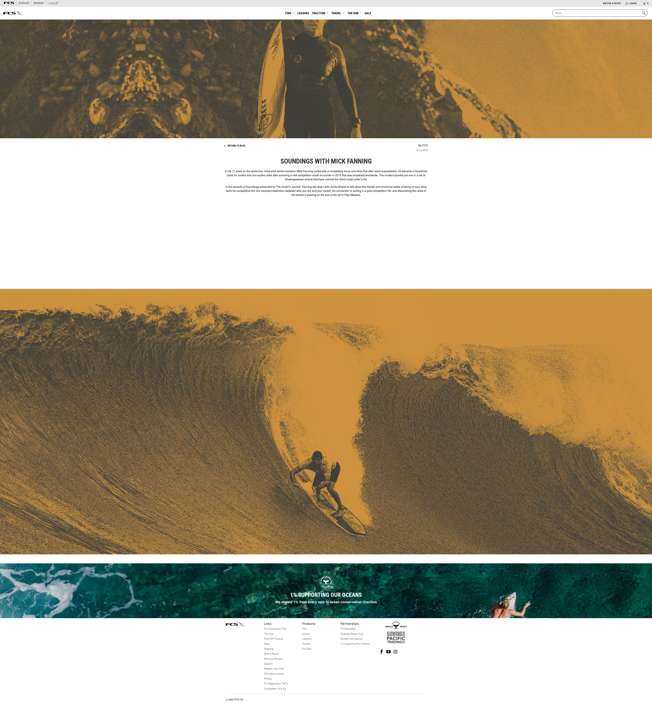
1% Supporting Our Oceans (355, 643)
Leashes (303, 13)
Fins (288, 13)
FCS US (238, 699)
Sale (368, 13)
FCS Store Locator (274, 673)
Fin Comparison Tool (275, 628)
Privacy (268, 678)
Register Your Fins (274, 668)
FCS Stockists (347, 628)
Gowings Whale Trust (351, 633)
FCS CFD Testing (273, 638)
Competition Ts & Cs (275, 688)
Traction (319, 13)
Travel (336, 13)
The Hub (353, 13)
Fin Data (306, 648)
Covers (306, 633)
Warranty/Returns (273, 658)
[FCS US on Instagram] (396, 651)
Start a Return (271, 653)
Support (268, 663)
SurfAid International (351, 638)
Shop (267, 643)
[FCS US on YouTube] (389, 651)
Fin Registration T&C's (276, 683)
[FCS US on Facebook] (382, 651)
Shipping (268, 648)
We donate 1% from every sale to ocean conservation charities (326, 601)
